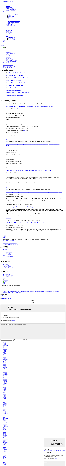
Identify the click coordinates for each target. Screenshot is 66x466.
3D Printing (8, 6)
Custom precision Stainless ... (13, 80)
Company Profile (9, 30)
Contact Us (5, 43)
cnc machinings (9, 7)
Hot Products (5, 287)
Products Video (11, 38)
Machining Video (11, 37)
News (4, 40)
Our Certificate (9, 32)
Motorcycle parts (11, 19)
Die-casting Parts (9, 24)
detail (10, 139)
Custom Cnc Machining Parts (21, 291)
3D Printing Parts (9, 23)
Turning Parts (11, 16)
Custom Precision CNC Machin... (14, 95)
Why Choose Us (9, 34)
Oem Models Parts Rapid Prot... (14, 85)
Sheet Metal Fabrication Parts (12, 26)
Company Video (11, 39)
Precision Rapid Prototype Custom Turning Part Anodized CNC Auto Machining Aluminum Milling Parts (34, 192)
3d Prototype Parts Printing (15, 292)
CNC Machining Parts (10, 13)
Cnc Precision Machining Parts (47, 291)
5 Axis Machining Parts (13, 14)
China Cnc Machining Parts (8, 291)
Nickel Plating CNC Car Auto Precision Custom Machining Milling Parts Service (27, 222)
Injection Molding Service (11, 9)
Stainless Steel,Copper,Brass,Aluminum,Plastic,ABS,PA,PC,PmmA (23, 121)
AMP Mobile (5, 290)
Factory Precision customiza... (13, 90)
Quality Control (9, 31)
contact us (25, 130)
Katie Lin (2, 296)
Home (4, 3)
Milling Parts (10, 15)
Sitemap (4, 289)
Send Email (3, 295)
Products (5, 11)
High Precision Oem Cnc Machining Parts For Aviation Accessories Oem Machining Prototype (30, 106)
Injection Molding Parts (10, 25)
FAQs (4, 41)
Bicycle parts (11, 18)
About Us (5, 29)
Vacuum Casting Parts (10, 28)
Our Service (8, 33)
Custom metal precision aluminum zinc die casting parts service (22, 206)
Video (7, 36)
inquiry (7, 139)
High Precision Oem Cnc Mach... (14, 75)
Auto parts (10, 17)
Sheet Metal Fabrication (10, 10)
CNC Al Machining (16, 108)
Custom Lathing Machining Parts (34, 291)
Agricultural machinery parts (14, 21)
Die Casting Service (10, 8)
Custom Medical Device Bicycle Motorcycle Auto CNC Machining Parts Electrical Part (28, 170)
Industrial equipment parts (13, 22)
